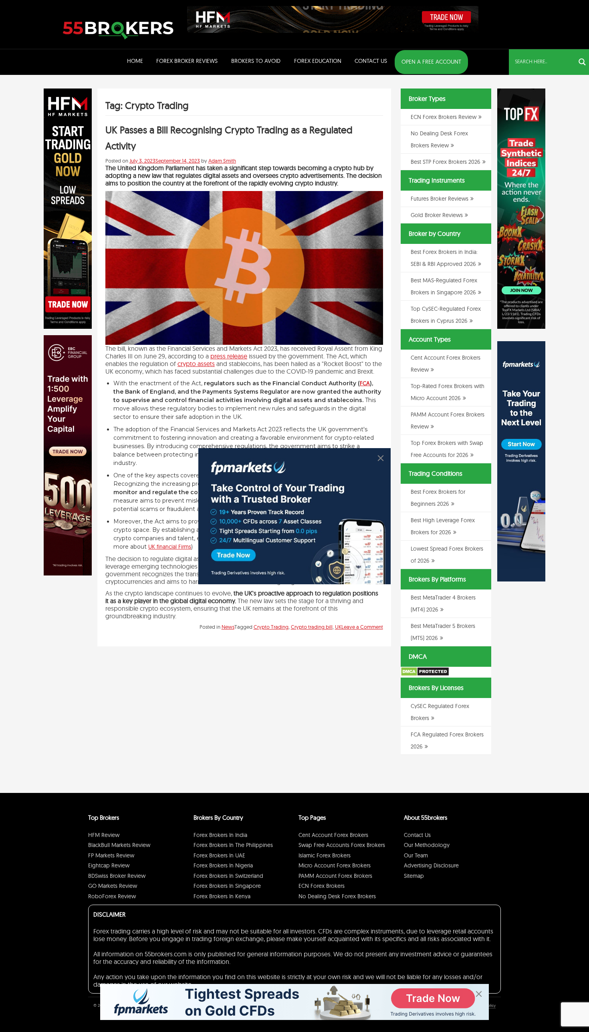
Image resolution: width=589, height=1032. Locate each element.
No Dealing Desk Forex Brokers (337, 896)
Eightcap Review (108, 865)
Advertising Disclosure (431, 865)
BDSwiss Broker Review (116, 875)
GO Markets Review (112, 885)
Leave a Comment (362, 627)
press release (228, 356)
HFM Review (103, 835)
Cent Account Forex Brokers (333, 835)
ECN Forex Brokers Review (443, 117)
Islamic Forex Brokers (325, 855)
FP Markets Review (111, 855)
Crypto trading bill (312, 627)
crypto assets (196, 364)
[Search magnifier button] (582, 62)
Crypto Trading (271, 627)
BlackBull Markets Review (119, 845)
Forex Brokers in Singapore (227, 885)
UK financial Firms (169, 546)
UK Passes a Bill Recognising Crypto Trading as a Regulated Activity (229, 138)
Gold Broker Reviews (437, 215)
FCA (365, 383)
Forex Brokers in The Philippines (233, 845)
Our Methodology (427, 845)
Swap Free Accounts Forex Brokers (342, 845)
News (228, 627)
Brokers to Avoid (255, 60)
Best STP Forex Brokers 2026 (445, 161)
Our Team (416, 855)
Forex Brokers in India (220, 835)
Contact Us (371, 60)
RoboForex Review (112, 896)
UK (338, 627)
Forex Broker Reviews (187, 60)
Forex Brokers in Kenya (222, 896)
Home (135, 60)
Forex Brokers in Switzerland (228, 875)
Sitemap (414, 875)
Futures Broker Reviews (439, 198)
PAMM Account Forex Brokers (335, 875)
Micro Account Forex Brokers (335, 865)
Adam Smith (222, 160)
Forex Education (317, 60)
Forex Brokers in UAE (219, 855)
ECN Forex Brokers (322, 885)
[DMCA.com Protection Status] (425, 674)
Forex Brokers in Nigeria (223, 865)
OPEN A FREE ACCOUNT (431, 61)
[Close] (381, 458)
